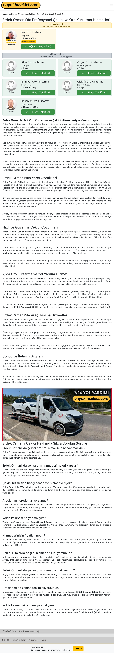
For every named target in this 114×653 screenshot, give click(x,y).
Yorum (13, 40)
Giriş (44, 640)
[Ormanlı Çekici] (57, 414)
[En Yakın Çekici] (21, 5)
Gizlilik (6, 640)
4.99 (8, 40)
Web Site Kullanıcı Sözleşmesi (25, 640)
